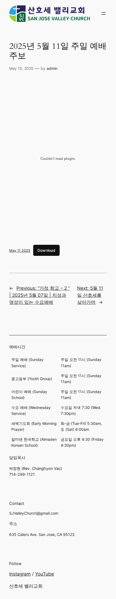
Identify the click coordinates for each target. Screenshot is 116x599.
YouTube (44, 574)
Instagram (20, 574)
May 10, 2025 (21, 68)
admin (52, 68)
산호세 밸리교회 (26, 586)
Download (46, 250)
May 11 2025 (19, 250)
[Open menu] (103, 13)
